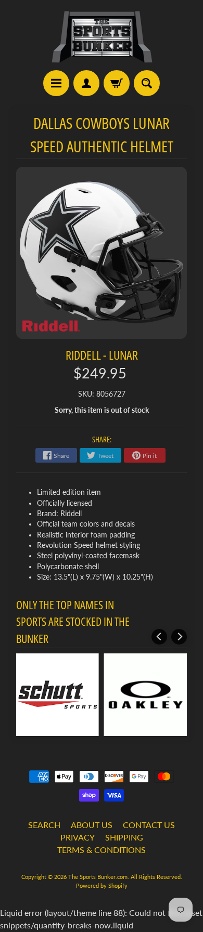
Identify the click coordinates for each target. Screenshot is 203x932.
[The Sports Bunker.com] (101, 36)
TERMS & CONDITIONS (101, 850)
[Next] (179, 637)
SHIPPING (124, 837)
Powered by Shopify (102, 885)
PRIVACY (77, 837)
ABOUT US (91, 825)
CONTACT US (149, 825)
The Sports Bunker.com (98, 876)
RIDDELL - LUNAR (102, 354)
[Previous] (159, 637)
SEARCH (44, 825)
